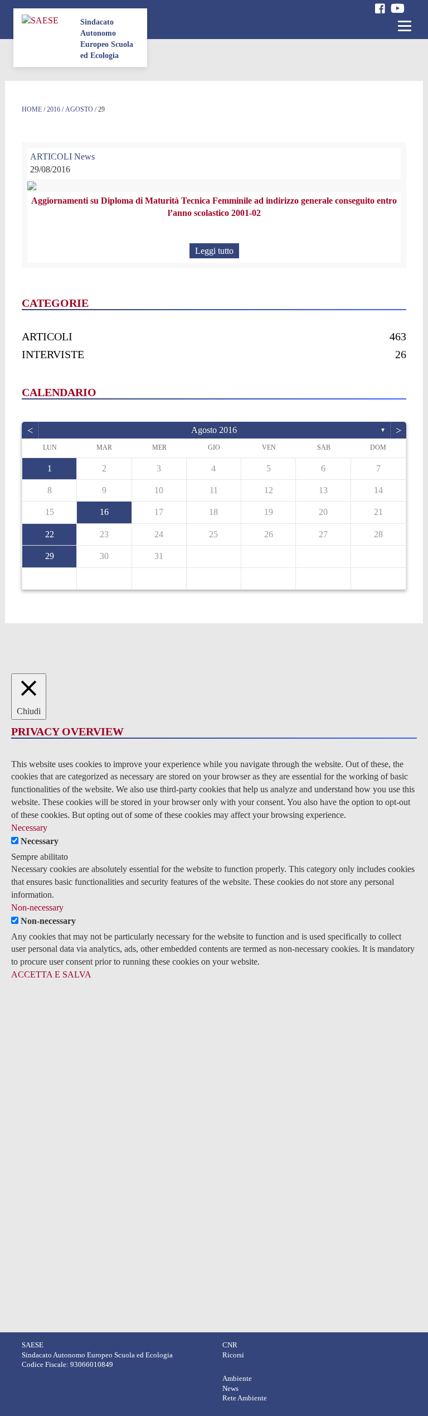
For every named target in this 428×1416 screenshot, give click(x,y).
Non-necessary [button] (37, 907)
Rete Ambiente (244, 1398)
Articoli (47, 336)
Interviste (53, 354)
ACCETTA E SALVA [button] (51, 974)
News (84, 156)
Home (32, 109)
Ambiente (237, 1379)
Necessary (40, 841)
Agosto (79, 109)
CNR (229, 1345)
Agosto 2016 (214, 430)
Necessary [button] (29, 827)
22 (49, 534)
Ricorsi (233, 1355)
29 (49, 556)
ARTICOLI (51, 156)
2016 (53, 109)
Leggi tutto (214, 251)
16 (104, 512)
